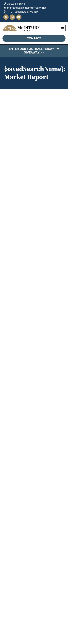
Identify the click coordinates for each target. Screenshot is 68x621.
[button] (63, 28)
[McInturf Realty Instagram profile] (12, 17)
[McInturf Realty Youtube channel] (18, 17)
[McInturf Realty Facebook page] (6, 17)
